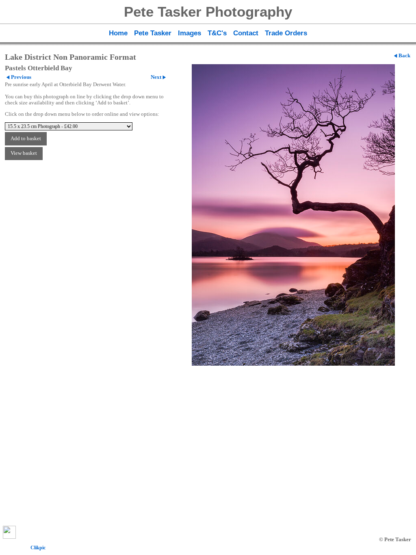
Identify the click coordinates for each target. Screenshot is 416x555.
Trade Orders (286, 33)
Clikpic (38, 547)
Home (118, 33)
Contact (245, 33)
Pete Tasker (152, 33)
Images (189, 33)
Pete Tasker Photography (208, 12)
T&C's (217, 33)
